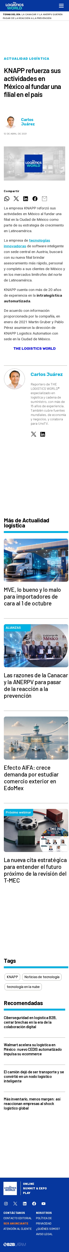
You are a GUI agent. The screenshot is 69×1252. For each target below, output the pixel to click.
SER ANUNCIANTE (16, 1223)
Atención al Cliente (17, 1229)
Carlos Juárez (28, 122)
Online (28, 1184)
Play (26, 1193)
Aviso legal (44, 1234)
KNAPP (12, 977)
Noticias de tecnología (41, 977)
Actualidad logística (26, 59)
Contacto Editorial (17, 1218)
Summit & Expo (35, 1188)
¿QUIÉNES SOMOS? (48, 1229)
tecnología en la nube (23, 987)
